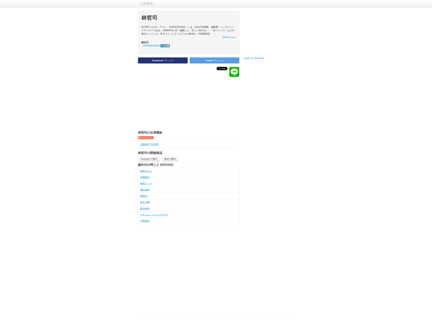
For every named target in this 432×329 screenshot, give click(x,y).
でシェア (163, 60)
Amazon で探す (149, 158)
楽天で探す (170, 158)
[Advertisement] (188, 103)
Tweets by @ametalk (254, 58)
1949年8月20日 (156, 45)
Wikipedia (226, 37)
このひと (147, 3)
